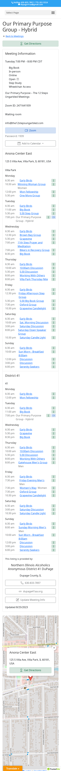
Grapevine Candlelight (33, 308)
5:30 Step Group (29, 213)
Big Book (25, 209)
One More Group (30, 195)
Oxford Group (28, 304)
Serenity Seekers (29, 366)
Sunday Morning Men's (32, 527)
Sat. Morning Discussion (34, 322)
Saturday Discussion (32, 326)
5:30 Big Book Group (32, 301)
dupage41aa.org (33, 591)
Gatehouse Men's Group (32, 462)
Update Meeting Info (32, 600)
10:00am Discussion (31, 268)
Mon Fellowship (29, 191)
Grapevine (26, 238)
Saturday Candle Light (33, 337)
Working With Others (32, 275)
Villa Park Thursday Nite (34, 279)
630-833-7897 (33, 583)
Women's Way (28, 488)
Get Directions (32, 43)
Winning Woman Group (32, 184)
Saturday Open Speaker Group (32, 331)
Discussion (26, 359)
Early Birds (26, 180)
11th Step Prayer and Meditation (30, 244)
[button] (30, 678)
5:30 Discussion (29, 271)
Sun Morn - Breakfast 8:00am (31, 353)
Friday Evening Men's (31, 480)
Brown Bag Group (30, 235)
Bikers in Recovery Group (35, 250)
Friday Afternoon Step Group (32, 295)
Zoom (32, 130)
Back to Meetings (15, 36)
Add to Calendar (31, 143)
